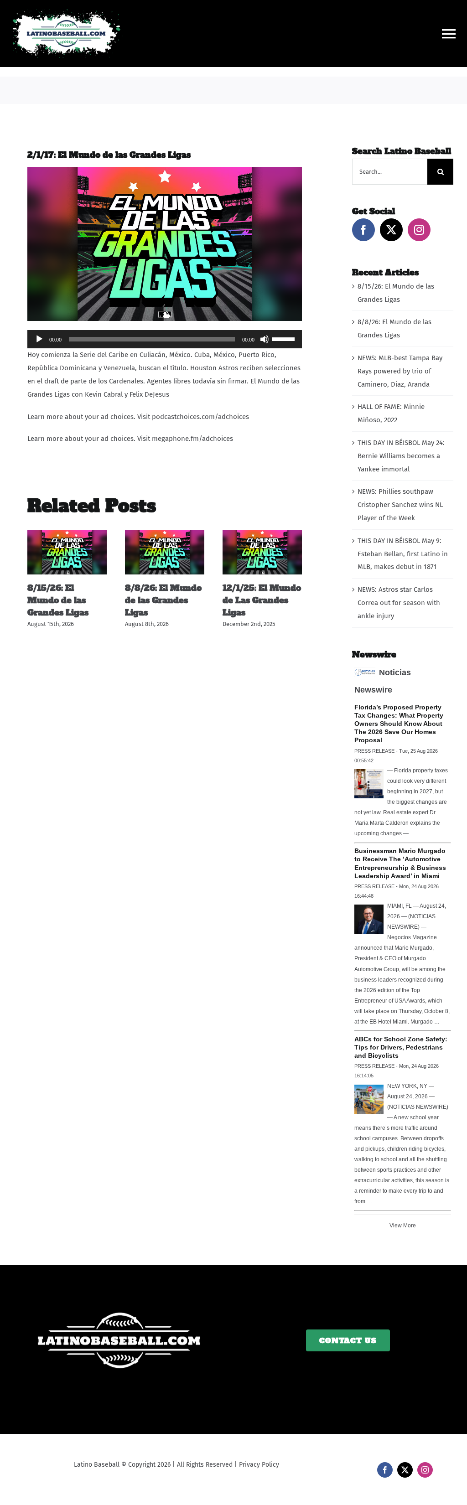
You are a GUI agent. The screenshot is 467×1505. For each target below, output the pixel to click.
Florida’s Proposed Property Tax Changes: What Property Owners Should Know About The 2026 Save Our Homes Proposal (398, 723)
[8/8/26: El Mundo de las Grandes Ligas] (164, 534)
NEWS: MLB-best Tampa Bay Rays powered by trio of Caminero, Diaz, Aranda (400, 371)
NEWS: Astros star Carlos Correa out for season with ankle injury (399, 602)
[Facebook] (363, 229)
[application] (164, 339)
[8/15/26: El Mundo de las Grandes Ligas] (67, 534)
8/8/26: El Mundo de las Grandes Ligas (163, 600)
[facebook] (385, 1470)
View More (402, 1225)
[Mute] (264, 339)
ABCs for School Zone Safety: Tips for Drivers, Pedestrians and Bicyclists (400, 1047)
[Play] (39, 339)
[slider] (284, 338)
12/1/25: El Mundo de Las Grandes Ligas (262, 600)
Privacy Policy (259, 1465)
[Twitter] (391, 229)
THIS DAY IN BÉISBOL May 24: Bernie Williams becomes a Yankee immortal (401, 456)
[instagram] (425, 1470)
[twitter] (405, 1470)
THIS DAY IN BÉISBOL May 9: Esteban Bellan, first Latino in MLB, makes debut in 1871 (403, 554)
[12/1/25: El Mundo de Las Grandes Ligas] (262, 534)
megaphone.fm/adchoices (192, 438)
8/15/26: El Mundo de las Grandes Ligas (57, 600)
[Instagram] (419, 229)
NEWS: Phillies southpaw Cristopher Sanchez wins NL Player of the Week (400, 504)
